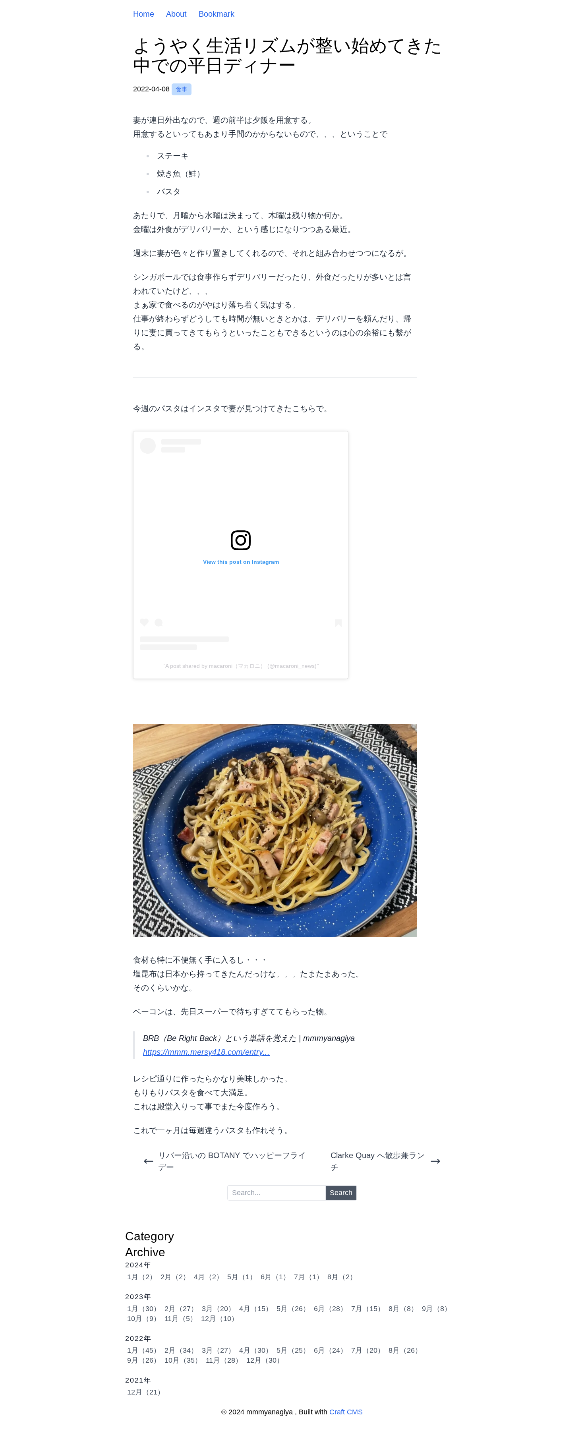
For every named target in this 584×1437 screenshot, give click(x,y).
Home (143, 14)
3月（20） (218, 1309)
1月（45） (144, 1350)
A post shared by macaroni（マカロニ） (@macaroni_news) (241, 666)
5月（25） (293, 1350)
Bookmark (216, 14)
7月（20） (368, 1350)
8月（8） (403, 1309)
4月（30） (256, 1350)
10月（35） (183, 1360)
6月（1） (275, 1277)
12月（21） (145, 1392)
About (176, 14)
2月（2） (175, 1277)
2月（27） (181, 1309)
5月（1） (242, 1277)
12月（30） (265, 1360)
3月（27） (218, 1350)
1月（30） (144, 1309)
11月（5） (180, 1319)
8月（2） (342, 1277)
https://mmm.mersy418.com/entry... (206, 1052)
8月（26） (405, 1350)
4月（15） (256, 1309)
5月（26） (293, 1309)
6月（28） (330, 1309)
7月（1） (308, 1277)
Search (341, 1193)
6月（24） (330, 1350)
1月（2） (142, 1277)
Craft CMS (346, 1412)
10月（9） (144, 1319)
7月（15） (368, 1309)
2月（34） (181, 1350)
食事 (182, 89)
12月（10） (219, 1319)
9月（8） (436, 1309)
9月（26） (144, 1360)
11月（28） (224, 1360)
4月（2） (208, 1277)
